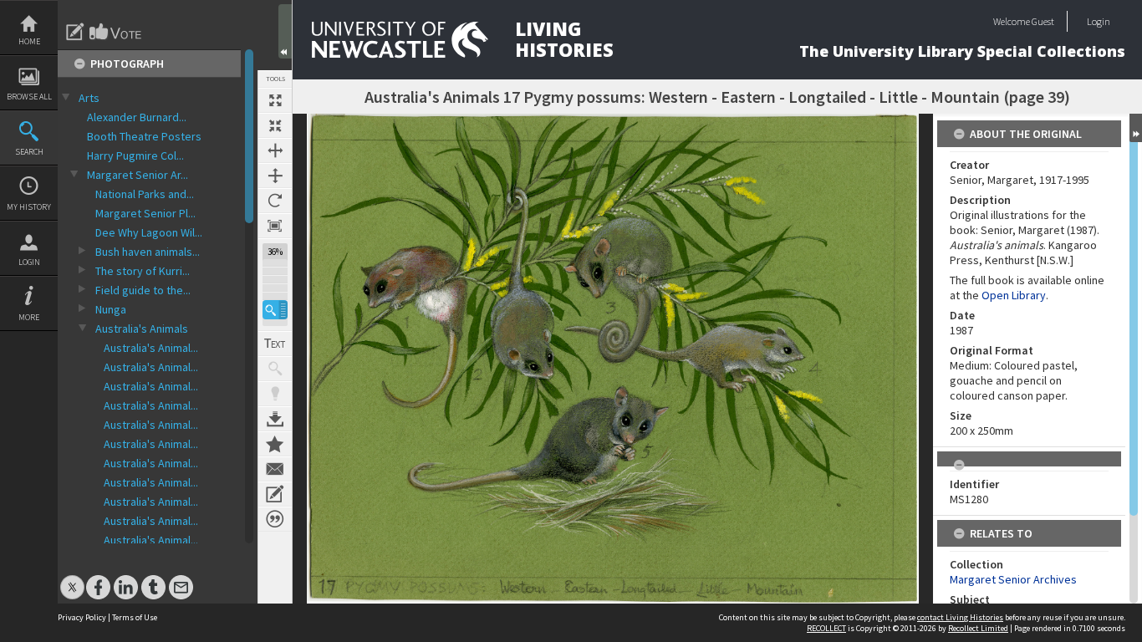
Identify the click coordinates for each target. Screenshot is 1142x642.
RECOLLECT (826, 628)
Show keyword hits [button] (275, 368)
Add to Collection (275, 443)
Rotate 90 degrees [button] (275, 200)
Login (29, 262)
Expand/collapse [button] (1135, 128)
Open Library (1013, 295)
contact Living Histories (960, 617)
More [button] (28, 317)
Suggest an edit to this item (75, 32)
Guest (1043, 21)
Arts (89, 97)
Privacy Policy (82, 617)
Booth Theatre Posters (144, 136)
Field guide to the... (143, 290)
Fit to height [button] (275, 175)
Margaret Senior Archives (1013, 579)
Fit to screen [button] (275, 125)
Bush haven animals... (147, 251)
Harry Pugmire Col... (135, 155)
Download (275, 418)
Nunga (110, 309)
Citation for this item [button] (275, 519)
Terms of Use (134, 617)
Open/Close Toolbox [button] (285, 31)
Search (29, 151)
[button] (275, 309)
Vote (116, 32)
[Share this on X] (72, 578)
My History (29, 206)
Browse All (29, 96)
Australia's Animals (141, 328)
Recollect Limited (978, 628)
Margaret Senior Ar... (137, 174)
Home (29, 41)
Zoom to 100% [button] (275, 225)
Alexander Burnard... (136, 117)
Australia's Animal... (151, 347)
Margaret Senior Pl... (145, 213)
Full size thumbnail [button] (275, 100)
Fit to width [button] (275, 150)
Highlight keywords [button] (275, 393)
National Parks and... (144, 193)
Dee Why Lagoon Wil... (148, 232)
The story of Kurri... (142, 270)
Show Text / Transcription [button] (275, 343)
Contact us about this (275, 469)
